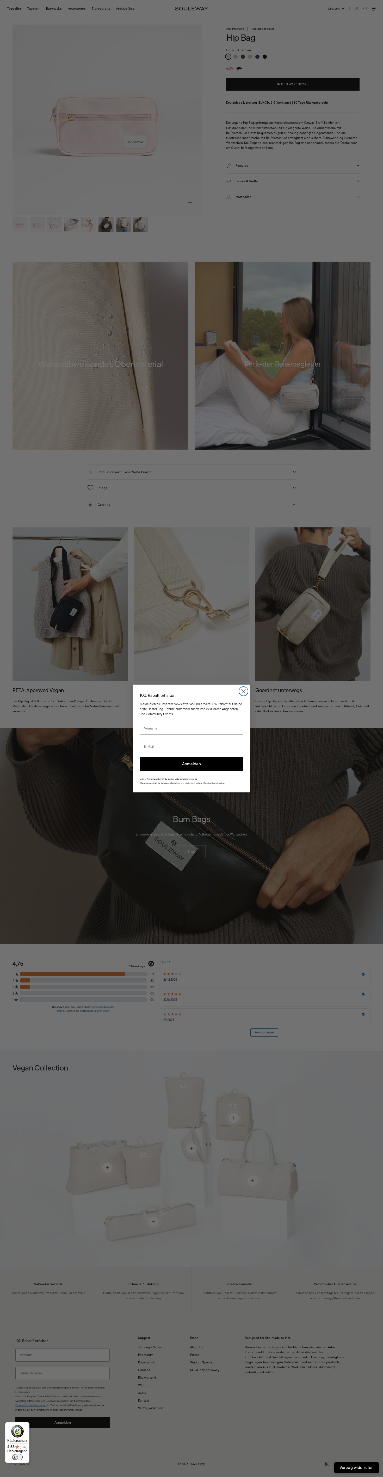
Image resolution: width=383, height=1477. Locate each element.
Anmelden (191, 764)
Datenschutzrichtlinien (184, 779)
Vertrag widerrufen (356, 1467)
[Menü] (26, 1425)
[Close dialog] (243, 691)
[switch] (17, 1457)
